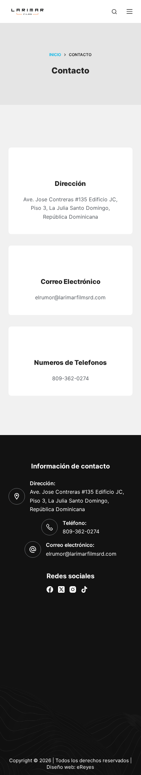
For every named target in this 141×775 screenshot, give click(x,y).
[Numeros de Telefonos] (70, 344)
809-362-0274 (81, 531)
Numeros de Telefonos (70, 363)
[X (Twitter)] (61, 589)
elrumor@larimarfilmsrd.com (81, 553)
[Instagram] (73, 589)
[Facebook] (50, 589)
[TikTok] (84, 589)
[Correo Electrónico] (70, 263)
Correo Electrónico (70, 282)
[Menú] (129, 11)
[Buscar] (114, 11)
